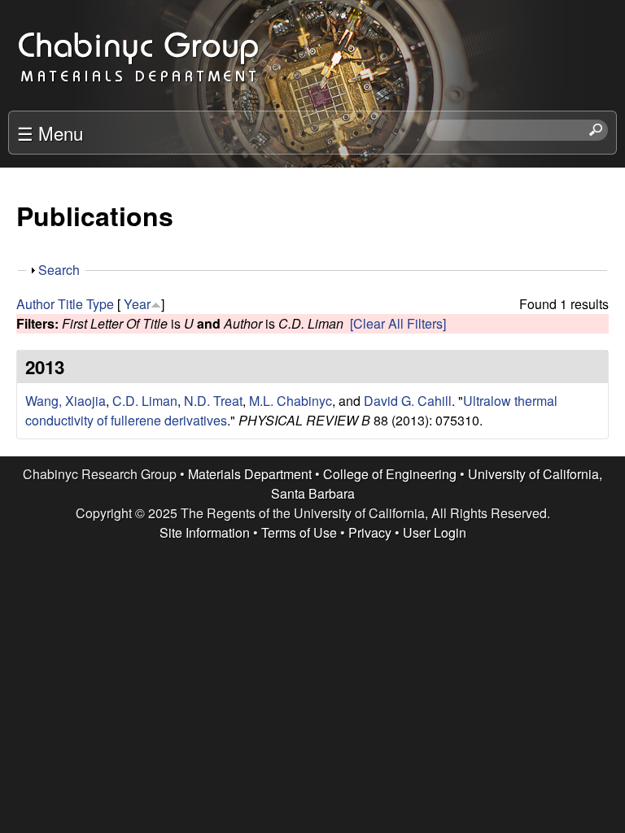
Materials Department (250, 473)
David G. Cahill (408, 400)
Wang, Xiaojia (65, 400)
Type (100, 303)
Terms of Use (299, 532)
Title (70, 303)
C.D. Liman (144, 400)
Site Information (205, 532)
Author (35, 303)
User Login (434, 532)
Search (59, 269)
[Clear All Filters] (398, 323)
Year (137, 303)
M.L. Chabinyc (290, 400)
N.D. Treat (213, 400)
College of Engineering (390, 473)
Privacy (369, 532)
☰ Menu (50, 133)
